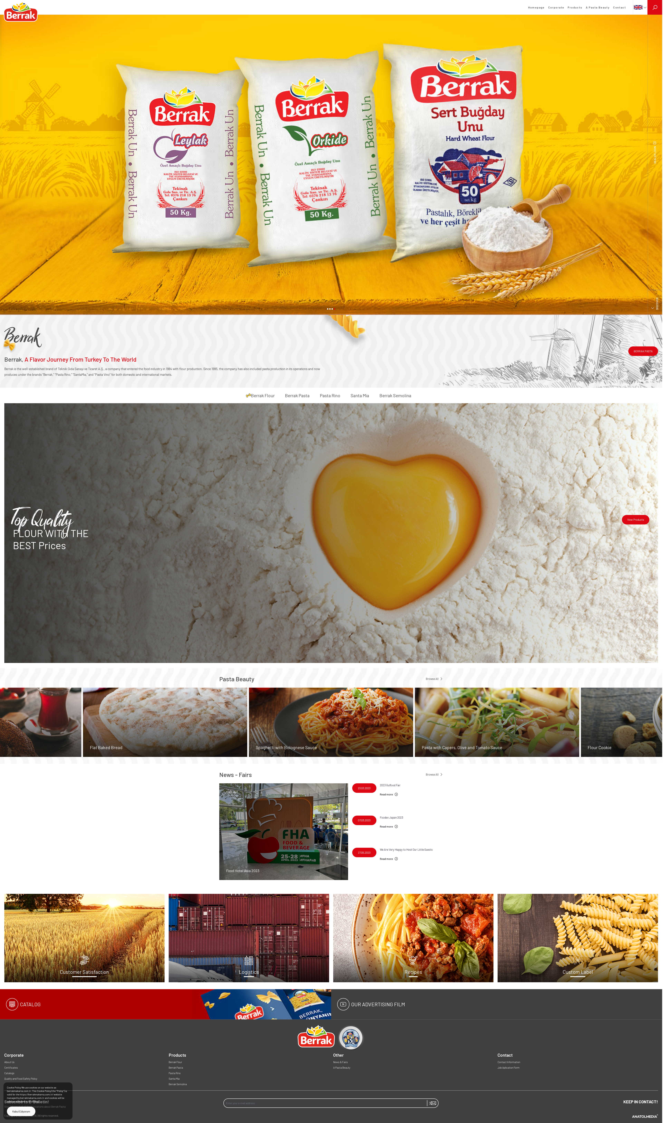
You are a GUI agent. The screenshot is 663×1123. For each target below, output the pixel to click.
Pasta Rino (330, 395)
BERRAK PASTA (643, 351)
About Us (9, 1062)
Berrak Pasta (297, 395)
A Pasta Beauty (598, 7)
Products (575, 7)
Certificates (11, 1067)
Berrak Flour (263, 395)
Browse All (432, 678)
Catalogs (9, 1073)
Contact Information (509, 1062)
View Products (635, 519)
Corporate (556, 7)
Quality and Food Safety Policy (20, 1078)
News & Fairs (340, 1062)
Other (338, 1055)
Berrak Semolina (395, 395)
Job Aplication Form (509, 1067)
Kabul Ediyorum (21, 1111)
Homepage (536, 7)
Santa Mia (360, 395)
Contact (619, 7)
